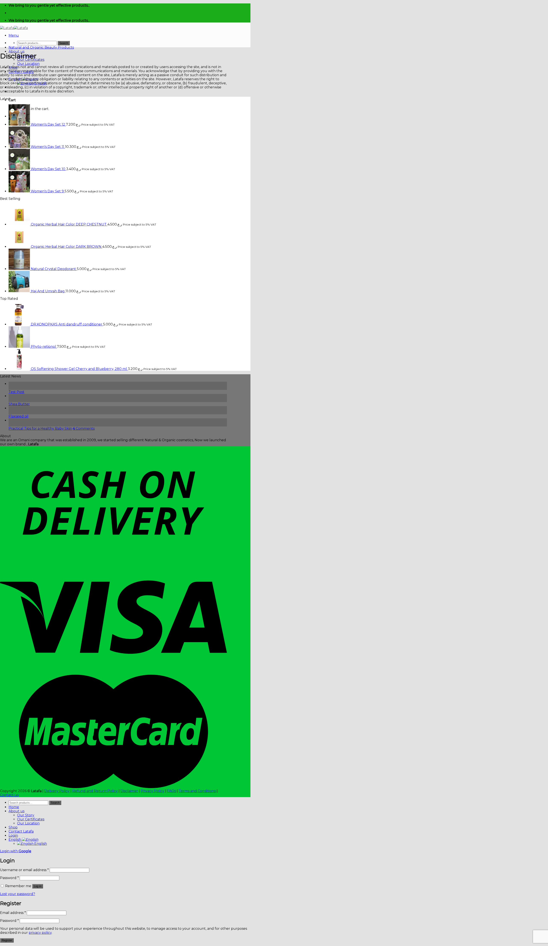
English (15, 840)
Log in (37, 886)
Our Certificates (30, 819)
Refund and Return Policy (95, 791)
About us (16, 51)
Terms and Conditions (197, 791)
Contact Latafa (21, 831)
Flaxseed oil (18, 416)
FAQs (171, 791)
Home (14, 807)
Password (9, 878)
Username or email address (24, 870)
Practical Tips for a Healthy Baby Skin (40, 428)
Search (63, 43)
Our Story (25, 815)
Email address (13, 913)
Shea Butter (19, 404)
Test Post (16, 392)
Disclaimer (129, 791)
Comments (84, 428)
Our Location (28, 64)
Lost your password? (17, 894)
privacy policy (40, 933)
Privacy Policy (152, 791)
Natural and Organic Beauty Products (41, 47)
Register (7, 940)
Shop (13, 827)
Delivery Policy (57, 791)
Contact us (9, 795)
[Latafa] (14, 28)
